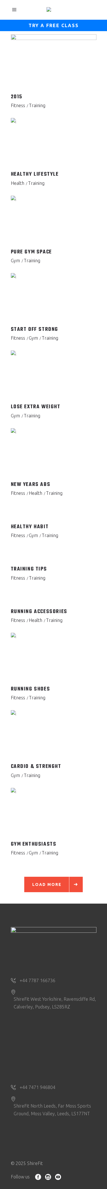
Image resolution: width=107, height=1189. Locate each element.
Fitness (18, 105)
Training (37, 105)
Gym (15, 260)
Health (17, 183)
